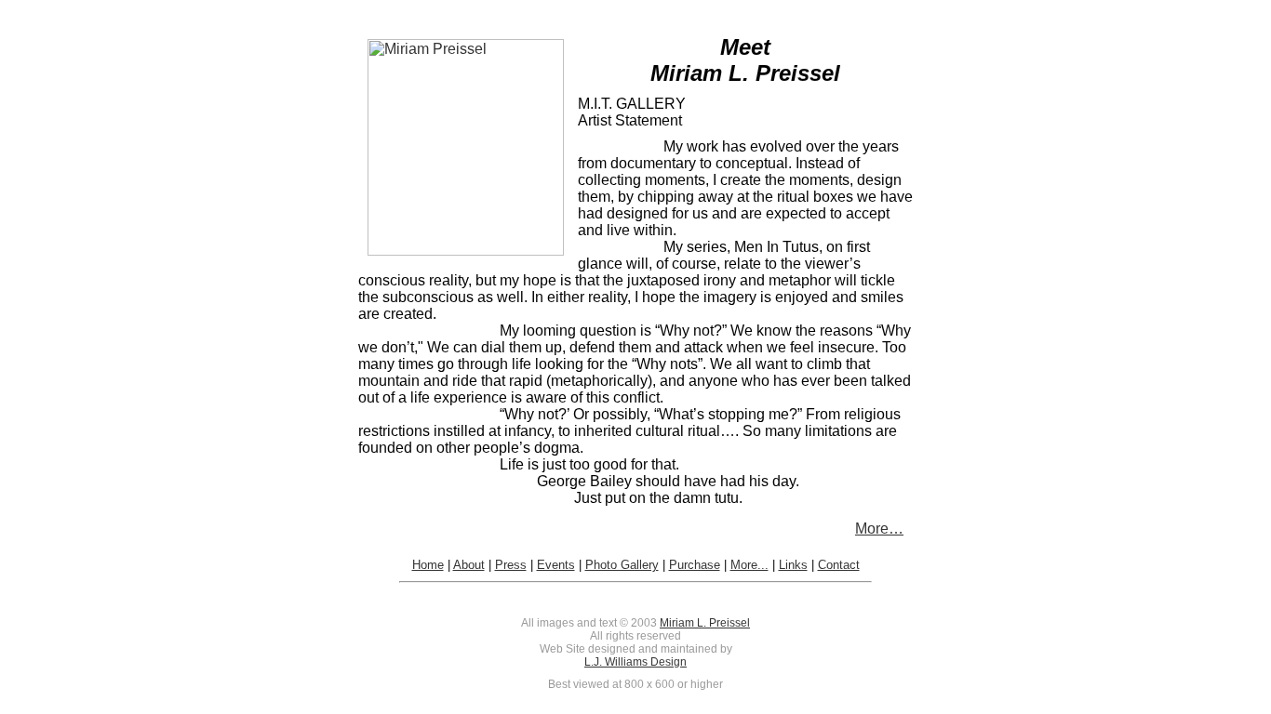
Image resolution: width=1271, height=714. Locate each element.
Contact (839, 565)
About (469, 565)
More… (879, 528)
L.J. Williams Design (635, 661)
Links (793, 565)
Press (511, 565)
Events (556, 565)
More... (749, 565)
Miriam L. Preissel (705, 622)
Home (428, 565)
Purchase (694, 565)
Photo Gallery (622, 565)
